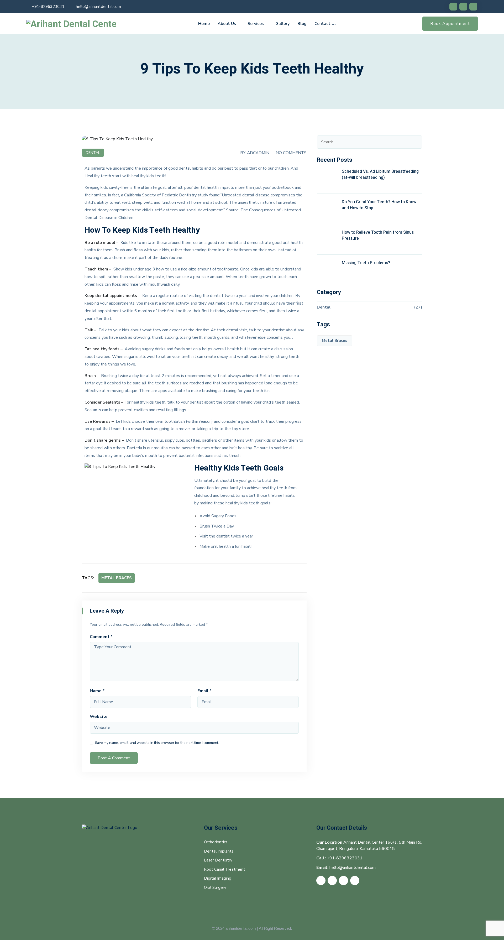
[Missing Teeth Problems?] (327, 270)
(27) (418, 307)
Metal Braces (116, 578)
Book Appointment (450, 24)
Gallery (282, 24)
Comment (101, 637)
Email (204, 691)
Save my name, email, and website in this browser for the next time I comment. (157, 742)
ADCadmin (258, 152)
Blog (302, 24)
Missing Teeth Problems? (366, 263)
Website (99, 716)
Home (204, 24)
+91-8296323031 (48, 6)
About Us (227, 24)
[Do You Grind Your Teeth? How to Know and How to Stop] (327, 209)
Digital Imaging (217, 878)
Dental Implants (218, 851)
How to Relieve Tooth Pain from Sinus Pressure (378, 235)
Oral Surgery (215, 887)
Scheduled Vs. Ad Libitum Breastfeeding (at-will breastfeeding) (380, 174)
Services (256, 24)
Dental (93, 152)
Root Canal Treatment (224, 869)
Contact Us (325, 24)
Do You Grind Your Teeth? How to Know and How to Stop (379, 205)
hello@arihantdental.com (98, 6)
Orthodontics (216, 842)
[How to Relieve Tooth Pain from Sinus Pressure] (327, 239)
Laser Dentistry (218, 860)
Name (97, 691)
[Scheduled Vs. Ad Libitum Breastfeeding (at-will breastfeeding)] (327, 179)
